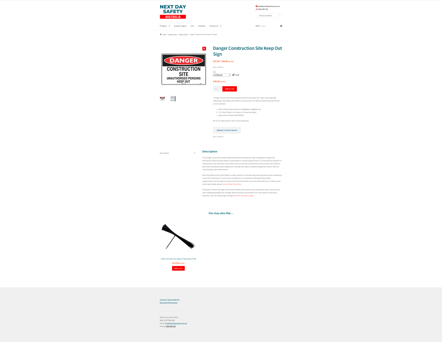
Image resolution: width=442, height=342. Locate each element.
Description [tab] (164, 153)
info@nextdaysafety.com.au (269, 6)
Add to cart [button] (178, 268)
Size (214, 72)
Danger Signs (183, 34)
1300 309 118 (263, 9)
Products (163, 26)
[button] (204, 48)
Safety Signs (172, 34)
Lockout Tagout (180, 26)
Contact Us (213, 26)
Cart (192, 26)
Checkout (201, 26)
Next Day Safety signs (245, 195)
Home (165, 34)
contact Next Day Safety (231, 184)
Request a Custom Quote (227, 130)
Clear (237, 75)
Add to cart (229, 89)
